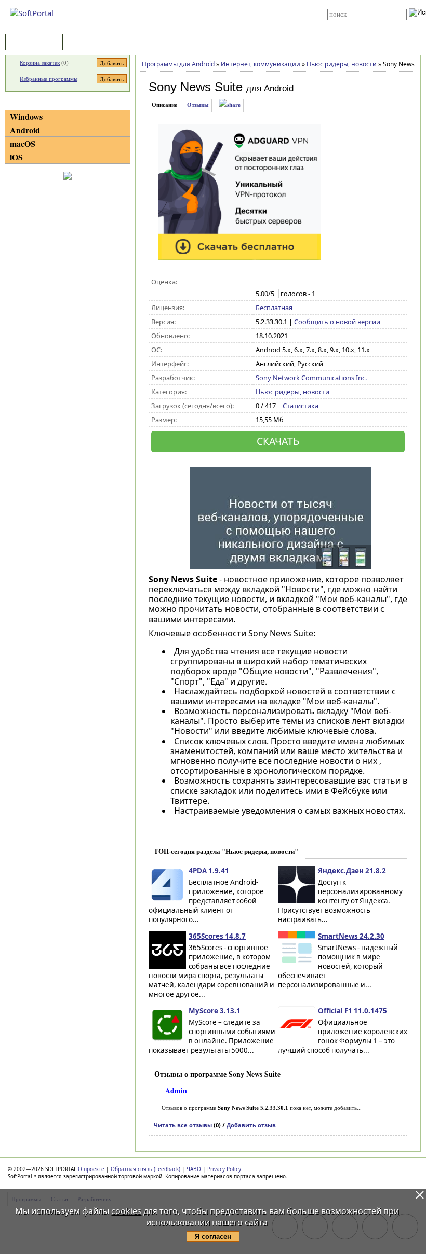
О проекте (91, 1169)
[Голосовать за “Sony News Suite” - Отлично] (304, 282)
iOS (16, 157)
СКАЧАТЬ (278, 441)
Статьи (88, 43)
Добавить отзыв (251, 1125)
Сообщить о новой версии (337, 321)
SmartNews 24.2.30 (351, 936)
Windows (26, 116)
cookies (126, 1211)
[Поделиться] (230, 105)
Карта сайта (208, 19)
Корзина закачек (40, 63)
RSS (197, 27)
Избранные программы (48, 79)
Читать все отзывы (183, 1125)
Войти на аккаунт (213, 4)
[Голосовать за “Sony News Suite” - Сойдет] (282, 282)
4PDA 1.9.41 (209, 870)
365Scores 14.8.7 (217, 936)
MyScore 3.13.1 (215, 1010)
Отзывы (198, 105)
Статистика (300, 405)
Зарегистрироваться (219, 11)
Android (25, 130)
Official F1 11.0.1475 (352, 1010)
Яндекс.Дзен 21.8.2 (352, 870)
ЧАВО (194, 1169)
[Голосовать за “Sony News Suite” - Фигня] (261, 282)
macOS (22, 143)
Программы (36, 43)
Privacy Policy (224, 1169)
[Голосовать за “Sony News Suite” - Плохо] (272, 282)
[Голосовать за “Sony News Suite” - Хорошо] (293, 282)
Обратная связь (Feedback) (145, 1169)
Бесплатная (274, 307)
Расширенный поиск (356, 23)
